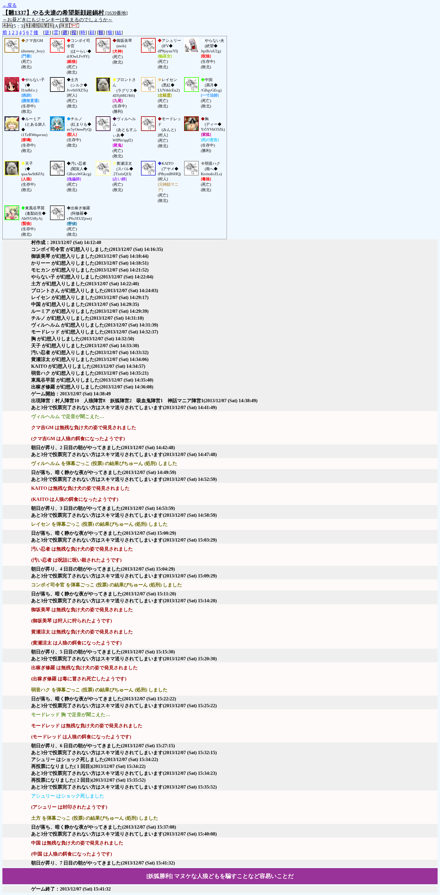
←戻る (9, 5)
